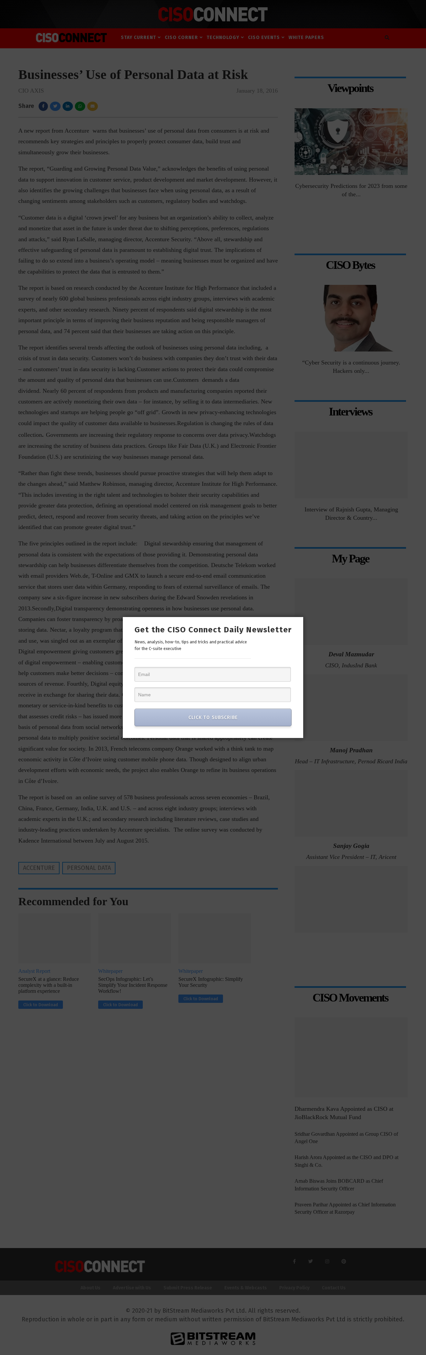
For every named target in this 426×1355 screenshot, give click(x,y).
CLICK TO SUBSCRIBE (213, 717)
